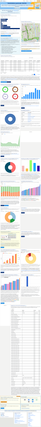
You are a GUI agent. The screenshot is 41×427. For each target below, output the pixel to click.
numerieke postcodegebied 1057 (13, 39)
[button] (10, 14)
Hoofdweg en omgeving (31, 117)
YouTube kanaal (30, 425)
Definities (9, 35)
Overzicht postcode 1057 (4, 35)
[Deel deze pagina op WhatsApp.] (36, 400)
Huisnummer (7, 60)
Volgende (39, 74)
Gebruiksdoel (19, 60)
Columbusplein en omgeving (31, 116)
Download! (2, 247)
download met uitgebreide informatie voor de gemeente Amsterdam (29, 270)
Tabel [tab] (25, 86)
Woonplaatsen (19, 415)
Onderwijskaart (30, 420)
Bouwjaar (34, 60)
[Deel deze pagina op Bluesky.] (33, 401)
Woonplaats (15, 60)
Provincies (16, 416)
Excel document (3, 243)
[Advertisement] (30, 15)
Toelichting (2, 105)
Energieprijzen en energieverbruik (19, 420)
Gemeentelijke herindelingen (31, 415)
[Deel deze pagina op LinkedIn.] (33, 400)
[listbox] (6, 277)
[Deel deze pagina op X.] (29, 401)
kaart (8, 32)
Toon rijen (3, 73)
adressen (6, 34)
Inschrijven (2, 408)
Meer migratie (6, 205)
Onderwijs (2, 303)
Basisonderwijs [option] (6, 277)
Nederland (28, 49)
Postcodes (16, 415)
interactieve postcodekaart (24, 44)
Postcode (11, 60)
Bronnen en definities (30, 414)
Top (35, 410)
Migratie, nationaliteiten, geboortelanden (20, 421)
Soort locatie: (2, 277)
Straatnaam (2, 60)
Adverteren (29, 423)
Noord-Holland (29, 120)
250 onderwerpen (6, 33)
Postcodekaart (30, 421)
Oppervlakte (26, 60)
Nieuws (29, 416)
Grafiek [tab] (23, 86)
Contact (29, 424)
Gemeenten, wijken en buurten (18, 414)
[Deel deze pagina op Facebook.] (29, 400)
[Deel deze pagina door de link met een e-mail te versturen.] (25, 400)
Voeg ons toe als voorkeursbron (25, 408)
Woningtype (30, 60)
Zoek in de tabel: (31, 57)
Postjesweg (15, 10)
